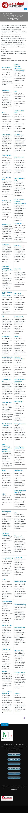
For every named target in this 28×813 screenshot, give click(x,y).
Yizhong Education (19, 424)
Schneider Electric (19, 672)
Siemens (4, 671)
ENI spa (4, 579)
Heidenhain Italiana (20, 604)
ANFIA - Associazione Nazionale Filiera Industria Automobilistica (7, 447)
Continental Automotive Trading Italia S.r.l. (7, 268)
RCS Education (18, 470)
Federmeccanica (7, 601)
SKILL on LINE (18, 557)
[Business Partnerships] (24, 718)
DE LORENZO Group (20, 581)
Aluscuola (17, 694)
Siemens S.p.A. (18, 316)
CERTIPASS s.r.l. (6, 649)
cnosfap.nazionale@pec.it (14, 749)
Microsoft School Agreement (7, 693)
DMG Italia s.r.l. (18, 650)
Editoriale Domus (7, 402)
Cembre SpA (5, 244)
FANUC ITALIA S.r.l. (7, 155)
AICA (15, 513)
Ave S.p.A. (5, 113)
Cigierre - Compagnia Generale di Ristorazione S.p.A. (19, 67)
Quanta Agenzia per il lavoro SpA (19, 448)
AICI (3, 316)
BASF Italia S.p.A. (19, 157)
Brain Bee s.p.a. (18, 401)
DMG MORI (17, 294)
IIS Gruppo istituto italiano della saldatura (19, 381)
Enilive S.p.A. (5, 90)
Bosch (4, 470)
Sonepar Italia (6, 336)
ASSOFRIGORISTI (6, 67)
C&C (15, 91)
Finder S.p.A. (18, 336)
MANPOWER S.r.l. (7, 135)
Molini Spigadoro (19, 246)
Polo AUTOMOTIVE (7, 558)
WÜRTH (4, 494)
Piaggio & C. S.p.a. (7, 625)
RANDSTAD (17, 269)
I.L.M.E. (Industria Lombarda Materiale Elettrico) (20, 201)
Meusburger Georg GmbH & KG (20, 491)
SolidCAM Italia (18, 224)
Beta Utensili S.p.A (7, 357)
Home (2, 13)
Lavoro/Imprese (9, 13)
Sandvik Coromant (19, 627)
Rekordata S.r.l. (6, 201)
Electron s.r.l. (18, 536)
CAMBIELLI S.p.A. (19, 135)
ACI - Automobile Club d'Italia (7, 424)
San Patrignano (6, 511)
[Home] (14, 6)
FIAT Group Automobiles (6, 534)
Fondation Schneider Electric (19, 358)
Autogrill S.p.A (6, 224)
